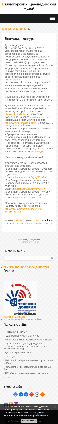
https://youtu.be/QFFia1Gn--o (29, 197)
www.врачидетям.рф (14, 317)
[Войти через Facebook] (26, 394)
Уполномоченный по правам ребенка (23, 319)
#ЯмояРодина (12, 79)
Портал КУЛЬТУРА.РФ (16, 332)
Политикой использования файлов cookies (26, 415)
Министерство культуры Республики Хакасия (28, 339)
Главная (6, 29)
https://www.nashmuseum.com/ (20, 123)
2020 (15, 29)
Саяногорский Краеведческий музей (29, 6)
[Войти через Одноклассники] (42, 394)
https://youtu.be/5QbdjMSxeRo (30, 177)
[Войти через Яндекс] (31, 394)
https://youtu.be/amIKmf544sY (30, 189)
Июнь (23, 29)
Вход (36, 242)
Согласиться (29, 421)
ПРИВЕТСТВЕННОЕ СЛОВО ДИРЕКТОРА (26, 267)
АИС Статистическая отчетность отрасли (26, 373)
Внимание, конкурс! (20, 39)
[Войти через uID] (15, 394)
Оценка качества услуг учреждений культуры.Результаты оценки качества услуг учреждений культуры (26, 346)
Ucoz (7, 377)
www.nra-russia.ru (39, 117)
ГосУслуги (10, 356)
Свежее (18, 220)
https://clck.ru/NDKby (15, 114)
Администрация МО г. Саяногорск (22, 336)
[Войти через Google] (37, 394)
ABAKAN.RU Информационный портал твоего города (28, 361)
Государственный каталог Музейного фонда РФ (27, 368)
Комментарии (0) (44, 223)
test (14, 223)
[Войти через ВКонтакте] (21, 394)
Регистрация (25, 242)
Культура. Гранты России (18, 352)
